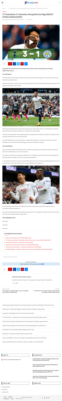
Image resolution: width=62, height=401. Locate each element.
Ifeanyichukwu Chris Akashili (21, 277)
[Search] (59, 3)
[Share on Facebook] (14, 63)
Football (10, 397)
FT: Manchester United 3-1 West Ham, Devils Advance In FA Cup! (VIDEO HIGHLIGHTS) (28, 240)
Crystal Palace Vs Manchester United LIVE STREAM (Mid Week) (22, 244)
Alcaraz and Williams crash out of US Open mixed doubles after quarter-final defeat (24, 338)
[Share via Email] (26, 63)
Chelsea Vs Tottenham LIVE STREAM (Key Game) (18, 238)
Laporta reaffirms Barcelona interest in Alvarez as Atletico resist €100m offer (22, 342)
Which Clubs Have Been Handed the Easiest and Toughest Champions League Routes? (25, 321)
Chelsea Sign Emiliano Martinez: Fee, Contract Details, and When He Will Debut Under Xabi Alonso (28, 305)
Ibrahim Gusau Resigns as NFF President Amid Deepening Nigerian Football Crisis (24, 325)
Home (3, 8)
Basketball (6, 398)
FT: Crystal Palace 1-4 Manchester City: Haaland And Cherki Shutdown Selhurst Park (24, 317)
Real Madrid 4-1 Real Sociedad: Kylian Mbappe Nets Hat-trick (18, 329)
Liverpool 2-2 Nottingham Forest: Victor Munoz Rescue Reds (18, 313)
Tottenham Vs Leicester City (10, 256)
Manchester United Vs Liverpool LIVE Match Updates (19, 242)
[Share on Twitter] (18, 63)
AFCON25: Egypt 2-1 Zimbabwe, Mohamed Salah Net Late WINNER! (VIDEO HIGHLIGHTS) (29, 249)
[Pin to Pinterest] (22, 63)
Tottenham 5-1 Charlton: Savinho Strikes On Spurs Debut (17, 333)
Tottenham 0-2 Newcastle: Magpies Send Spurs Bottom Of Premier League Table (23, 309)
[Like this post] (10, 63)
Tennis (12, 398)
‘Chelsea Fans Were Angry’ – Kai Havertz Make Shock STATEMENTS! (23, 247)
